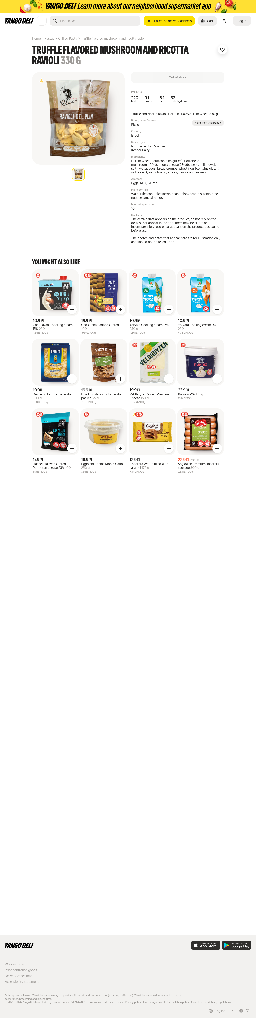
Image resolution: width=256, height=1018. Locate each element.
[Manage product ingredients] (225, 21)
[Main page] (19, 22)
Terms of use (94, 1002)
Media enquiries (113, 1002)
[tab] (78, 174)
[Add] (72, 309)
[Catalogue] (42, 21)
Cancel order (198, 1002)
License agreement (154, 1002)
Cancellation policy (178, 1002)
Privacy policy (133, 1002)
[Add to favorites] (222, 49)
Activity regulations (219, 1002)
